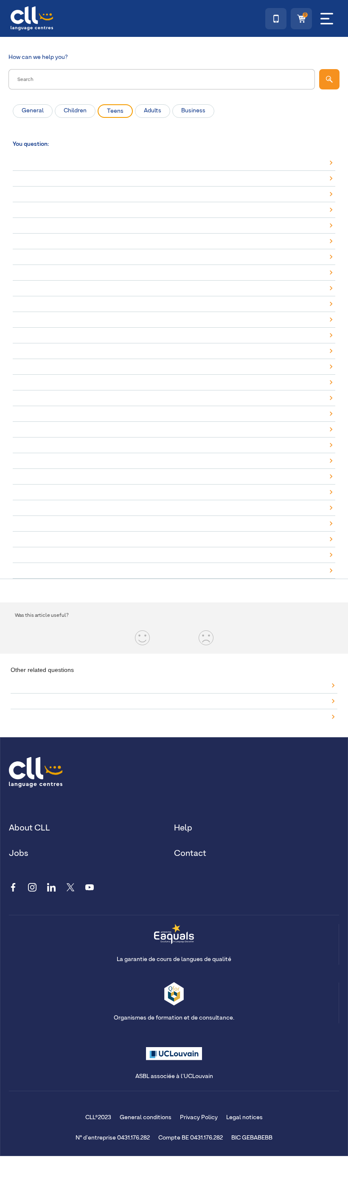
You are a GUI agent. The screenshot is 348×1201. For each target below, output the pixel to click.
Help (183, 828)
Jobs (18, 853)
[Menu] (326, 18)
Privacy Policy (199, 1117)
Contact (190, 853)
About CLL (29, 828)
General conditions (145, 1117)
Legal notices (244, 1117)
